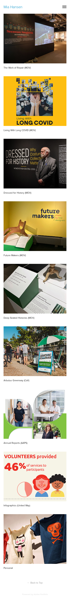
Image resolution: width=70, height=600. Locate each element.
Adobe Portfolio (41, 594)
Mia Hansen (13, 6)
